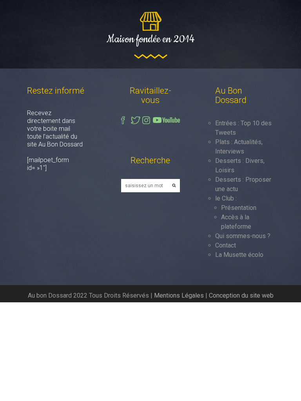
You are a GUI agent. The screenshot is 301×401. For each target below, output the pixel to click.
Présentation (238, 207)
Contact (225, 245)
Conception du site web (241, 295)
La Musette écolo (239, 254)
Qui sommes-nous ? (242, 236)
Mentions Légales (179, 295)
